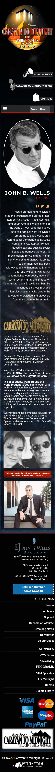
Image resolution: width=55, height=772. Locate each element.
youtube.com (38, 376)
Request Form (39, 579)
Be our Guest (46, 640)
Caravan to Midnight (27, 758)
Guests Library (45, 691)
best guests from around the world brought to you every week (24, 383)
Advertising (47, 661)
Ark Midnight (46, 679)
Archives (48, 611)
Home (50, 605)
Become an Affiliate (41, 623)
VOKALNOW (14, 373)
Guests (49, 685)
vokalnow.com (16, 376)
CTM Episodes (45, 673)
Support (49, 617)
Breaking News (44, 629)
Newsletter (47, 634)
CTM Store (47, 655)
